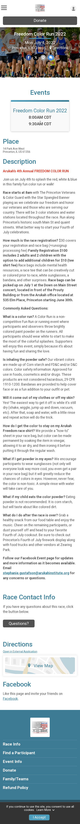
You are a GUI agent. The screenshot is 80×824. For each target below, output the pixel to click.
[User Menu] (73, 8)
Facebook (10, 699)
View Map (43, 665)
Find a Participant (19, 753)
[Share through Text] (51, 57)
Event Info (12, 761)
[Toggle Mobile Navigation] (4, 8)
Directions (60, 48)
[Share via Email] (43, 57)
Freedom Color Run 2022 (40, 34)
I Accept (39, 817)
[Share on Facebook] (28, 57)
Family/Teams (16, 779)
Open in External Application (20, 651)
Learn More (44, 810)
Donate (40, 20)
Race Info (11, 744)
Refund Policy (15, 787)
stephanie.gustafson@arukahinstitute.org (36, 573)
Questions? (19, 623)
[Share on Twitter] (36, 57)
